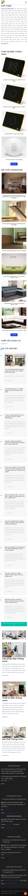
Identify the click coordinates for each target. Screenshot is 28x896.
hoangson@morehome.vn (12, 813)
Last (14, 624)
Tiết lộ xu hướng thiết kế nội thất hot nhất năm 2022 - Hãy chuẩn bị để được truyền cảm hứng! (15, 469)
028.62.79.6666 (16, 880)
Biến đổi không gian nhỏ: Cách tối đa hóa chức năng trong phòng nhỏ (14, 601)
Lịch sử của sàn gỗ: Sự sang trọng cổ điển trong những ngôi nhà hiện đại (14, 522)
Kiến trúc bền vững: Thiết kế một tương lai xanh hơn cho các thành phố (15, 496)
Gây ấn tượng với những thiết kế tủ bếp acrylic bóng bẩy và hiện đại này (15, 443)
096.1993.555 (7, 809)
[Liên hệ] (25, 893)
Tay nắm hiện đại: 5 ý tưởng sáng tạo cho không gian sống (14, 390)
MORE (14, 164)
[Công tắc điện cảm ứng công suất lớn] (14, 121)
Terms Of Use (12, 893)
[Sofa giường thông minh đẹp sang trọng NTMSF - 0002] (14, 291)
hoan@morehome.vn (11, 827)
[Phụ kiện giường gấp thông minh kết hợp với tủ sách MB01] (14, 211)
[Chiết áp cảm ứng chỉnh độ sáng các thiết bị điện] (14, 94)
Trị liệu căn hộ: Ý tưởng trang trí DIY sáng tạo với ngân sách (14, 575)
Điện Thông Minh (15, 891)
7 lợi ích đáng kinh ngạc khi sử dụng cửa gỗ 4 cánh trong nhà (14, 416)
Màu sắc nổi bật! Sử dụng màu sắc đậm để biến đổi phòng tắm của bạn (15, 549)
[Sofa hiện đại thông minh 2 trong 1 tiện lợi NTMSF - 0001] (14, 264)
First (10, 623)
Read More (9, 380)
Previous (14, 623)
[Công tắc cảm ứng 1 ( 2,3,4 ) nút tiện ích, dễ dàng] (14, 67)
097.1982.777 (9, 824)
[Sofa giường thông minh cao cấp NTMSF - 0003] (14, 318)
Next (24, 623)
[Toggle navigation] (25, 2)
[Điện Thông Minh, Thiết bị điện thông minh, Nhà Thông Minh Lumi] (3, 2)
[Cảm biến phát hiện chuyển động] (14, 147)
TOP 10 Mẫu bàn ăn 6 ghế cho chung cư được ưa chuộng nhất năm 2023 (14, 371)
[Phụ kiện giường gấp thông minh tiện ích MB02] (14, 238)
